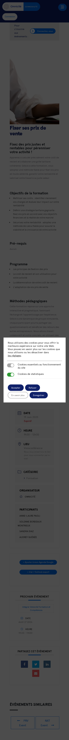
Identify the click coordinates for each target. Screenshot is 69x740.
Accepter (15, 387)
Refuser (32, 387)
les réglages (14, 355)
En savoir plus (18, 395)
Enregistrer (38, 395)
